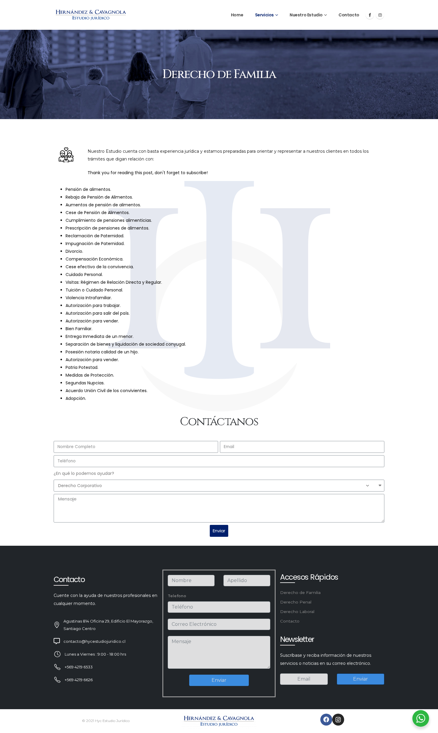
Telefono (177, 596)
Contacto (348, 15)
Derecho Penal (295, 602)
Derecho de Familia (300, 592)
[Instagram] (380, 15)
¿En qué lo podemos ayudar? (84, 473)
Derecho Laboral (297, 611)
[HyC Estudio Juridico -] (91, 15)
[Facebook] (370, 15)
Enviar (219, 680)
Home (237, 15)
